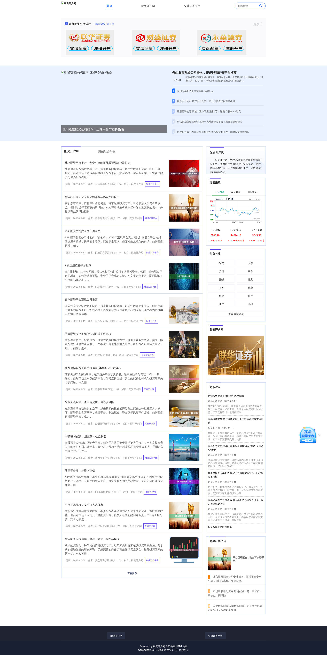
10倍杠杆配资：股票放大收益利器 (85, 436)
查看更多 (132, 573)
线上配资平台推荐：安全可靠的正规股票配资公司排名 (97, 163)
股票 (250, 263)
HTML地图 (181, 646)
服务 (221, 287)
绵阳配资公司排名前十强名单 (82, 231)
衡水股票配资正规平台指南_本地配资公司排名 (93, 368)
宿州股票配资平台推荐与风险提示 (195, 91)
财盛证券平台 (192, 6)
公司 (221, 271)
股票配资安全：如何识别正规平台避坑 (88, 334)
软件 (250, 295)
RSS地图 (170, 646)
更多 (256, 24)
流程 (250, 304)
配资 (221, 263)
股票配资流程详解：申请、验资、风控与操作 (92, 539)
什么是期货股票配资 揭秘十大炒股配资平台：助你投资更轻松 (209, 121)
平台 (250, 271)
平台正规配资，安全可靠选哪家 (84, 505)
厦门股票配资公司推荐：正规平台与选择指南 (93, 129)
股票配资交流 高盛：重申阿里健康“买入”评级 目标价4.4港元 (209, 111)
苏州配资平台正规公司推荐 (81, 299)
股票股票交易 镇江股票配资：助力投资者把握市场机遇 (206, 101)
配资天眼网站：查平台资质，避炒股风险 (89, 402)
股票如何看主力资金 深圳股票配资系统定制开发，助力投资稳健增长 (213, 131)
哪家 (250, 279)
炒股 (221, 295)
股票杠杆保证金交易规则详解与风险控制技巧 (92, 197)
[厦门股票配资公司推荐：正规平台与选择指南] (114, 100)
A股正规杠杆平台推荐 (78, 265)
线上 (250, 287)
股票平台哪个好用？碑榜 (80, 470)
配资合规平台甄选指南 (220, 519)
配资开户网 (148, 6)
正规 (221, 279)
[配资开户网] (68, 5)
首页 (109, 6)
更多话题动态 (236, 314)
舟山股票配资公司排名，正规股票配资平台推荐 (204, 72)
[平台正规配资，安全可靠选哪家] (219, 558)
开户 (221, 304)
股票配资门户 (171, 649)
